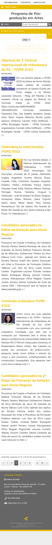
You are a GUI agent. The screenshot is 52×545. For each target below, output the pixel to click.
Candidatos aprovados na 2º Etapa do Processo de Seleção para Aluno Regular (25, 380)
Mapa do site (39, 2)
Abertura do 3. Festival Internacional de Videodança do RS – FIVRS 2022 (24, 65)
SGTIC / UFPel (35, 526)
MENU (6, 24)
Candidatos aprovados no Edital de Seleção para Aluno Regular (24, 229)
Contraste (26, 2)
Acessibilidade (11, 2)
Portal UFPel (10, 7)
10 (42, 463)
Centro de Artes (13, 479)
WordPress (30, 525)
